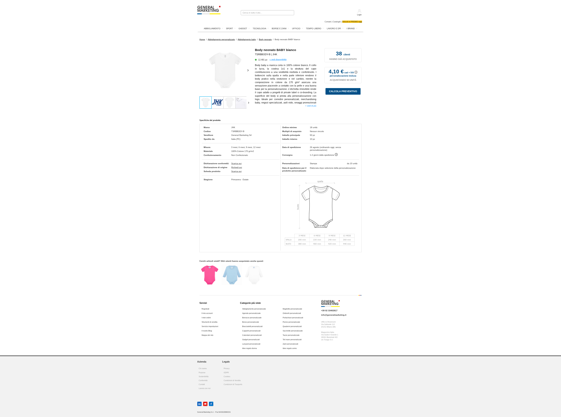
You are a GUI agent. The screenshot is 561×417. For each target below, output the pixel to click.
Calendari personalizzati (252, 335)
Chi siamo (203, 368)
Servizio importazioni (210, 326)
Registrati (205, 309)
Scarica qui (236, 163)
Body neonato (265, 39)
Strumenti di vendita (209, 322)
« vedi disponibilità (278, 59)
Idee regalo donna (249, 348)
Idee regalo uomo (290, 348)
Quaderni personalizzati (292, 326)
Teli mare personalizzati (292, 340)
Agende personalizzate (251, 313)
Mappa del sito (207, 335)
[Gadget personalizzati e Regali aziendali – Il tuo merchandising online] (208, 10)
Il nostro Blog (207, 331)
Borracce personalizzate (252, 318)
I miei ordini (206, 318)
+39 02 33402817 (329, 310)
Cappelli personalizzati (251, 331)
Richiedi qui (236, 167)
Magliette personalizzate (292, 309)
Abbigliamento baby (247, 39)
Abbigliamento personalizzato (221, 39)
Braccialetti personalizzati (252, 326)
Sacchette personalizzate (293, 331)
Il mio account (207, 313)
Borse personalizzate (250, 322)
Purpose (202, 373)
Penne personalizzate (291, 322)
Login (359, 15)
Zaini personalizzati (290, 344)
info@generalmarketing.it (333, 315)
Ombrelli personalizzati (292, 313)
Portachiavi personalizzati (293, 318)
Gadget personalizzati (251, 340)
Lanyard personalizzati (251, 344)
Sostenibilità (203, 377)
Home (202, 39)
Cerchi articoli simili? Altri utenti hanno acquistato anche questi (231, 261)
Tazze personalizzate (291, 335)
